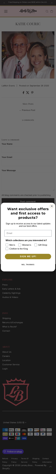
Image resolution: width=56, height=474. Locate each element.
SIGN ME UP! (28, 256)
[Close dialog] (52, 206)
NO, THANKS (28, 265)
